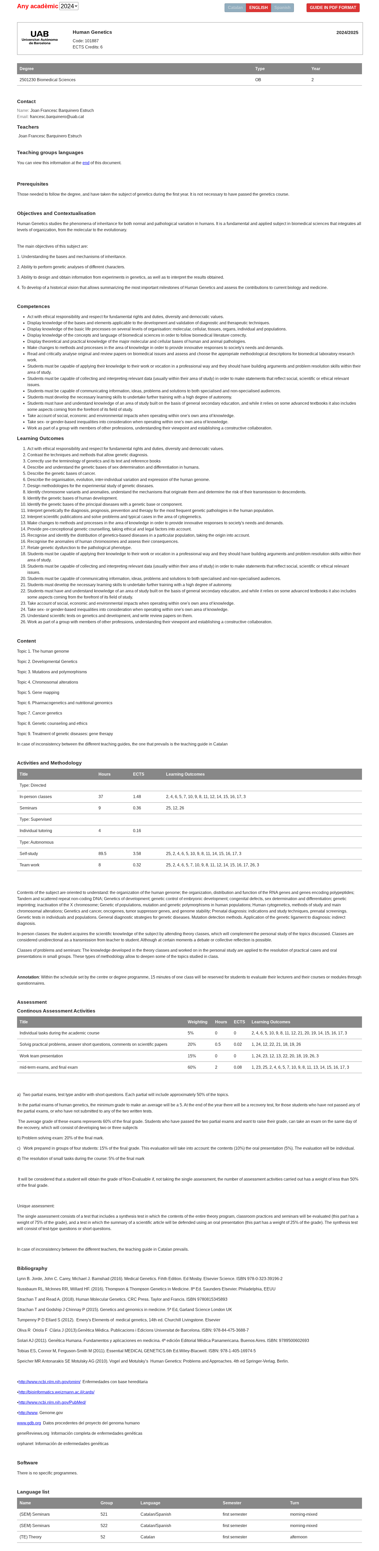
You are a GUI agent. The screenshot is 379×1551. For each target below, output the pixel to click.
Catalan (235, 7)
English (258, 7)
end (86, 163)
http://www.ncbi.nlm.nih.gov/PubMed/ (52, 1402)
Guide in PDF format (333, 7)
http (22, 1382)
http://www (28, 1413)
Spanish (282, 7)
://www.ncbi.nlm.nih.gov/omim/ (52, 1382)
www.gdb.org (29, 1423)
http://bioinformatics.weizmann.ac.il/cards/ (56, 1392)
